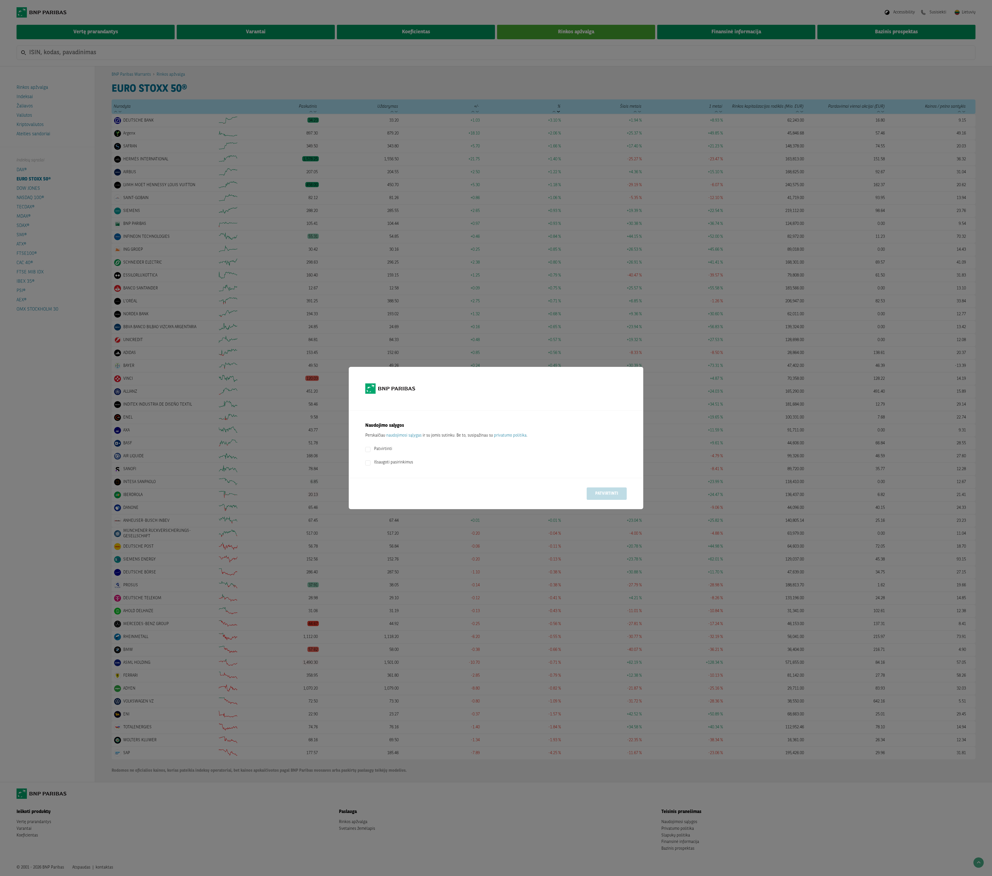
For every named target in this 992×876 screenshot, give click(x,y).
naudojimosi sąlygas (404, 435)
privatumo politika (510, 435)
